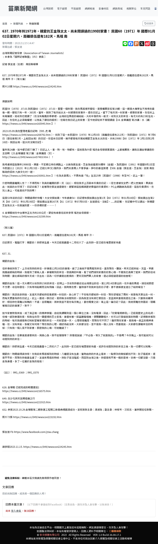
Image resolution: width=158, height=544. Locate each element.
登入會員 (16, 511)
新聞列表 (18, 23)
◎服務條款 (115, 531)
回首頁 (149, 23)
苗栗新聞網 (22, 8)
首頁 (4, 23)
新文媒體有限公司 (49, 535)
